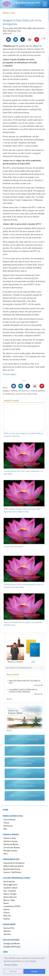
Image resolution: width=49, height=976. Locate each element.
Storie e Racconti (10, 897)
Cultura (7, 912)
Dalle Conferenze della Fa (14, 866)
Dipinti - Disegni (10, 894)
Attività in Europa (11, 841)
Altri (5, 829)
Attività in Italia (10, 838)
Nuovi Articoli (13, 674)
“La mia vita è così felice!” (14, 546)
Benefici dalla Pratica (12, 869)
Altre (5, 853)
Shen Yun (7, 915)
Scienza (6, 909)
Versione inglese (9, 374)
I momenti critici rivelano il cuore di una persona (23, 691)
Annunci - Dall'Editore (12, 872)
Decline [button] (13, 971)
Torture (6, 823)
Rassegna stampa (10, 850)
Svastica (7, 919)
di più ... (10, 699)
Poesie (6, 903)
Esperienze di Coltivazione (14, 863)
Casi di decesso (10, 819)
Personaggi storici (11, 884)
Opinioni (7, 931)
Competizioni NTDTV (12, 906)
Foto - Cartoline (10, 891)
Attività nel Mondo (11, 844)
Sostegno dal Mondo (12, 943)
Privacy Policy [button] (10, 965)
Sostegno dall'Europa (12, 946)
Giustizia (7, 934)
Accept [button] (34, 971)
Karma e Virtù (9, 12)
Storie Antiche (9, 881)
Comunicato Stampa (12, 847)
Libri (33, 662)
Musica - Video (9, 900)
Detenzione (8, 826)
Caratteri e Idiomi (11, 888)
